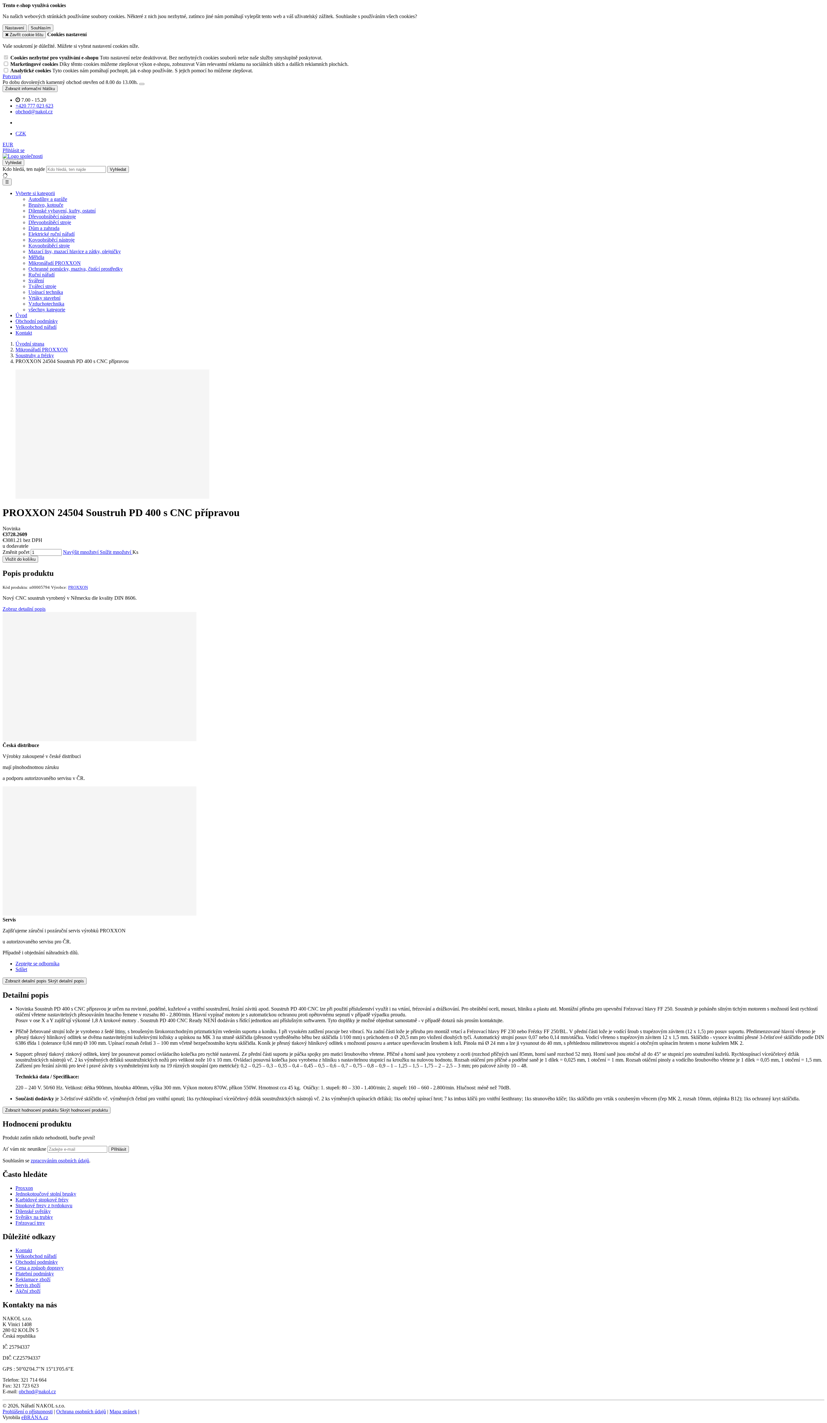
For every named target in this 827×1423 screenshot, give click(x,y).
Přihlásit (118, 1149)
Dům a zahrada (43, 228)
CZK (21, 133)
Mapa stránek (123, 1411)
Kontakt (24, 333)
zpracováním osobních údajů (60, 1160)
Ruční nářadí (41, 274)
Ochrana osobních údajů (81, 1411)
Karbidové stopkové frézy (42, 1199)
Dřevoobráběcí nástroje (52, 216)
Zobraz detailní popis (24, 609)
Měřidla (36, 257)
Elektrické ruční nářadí (51, 234)
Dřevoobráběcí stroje (49, 222)
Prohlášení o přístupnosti (28, 1411)
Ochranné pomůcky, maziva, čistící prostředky (75, 269)
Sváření (36, 280)
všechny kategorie (46, 309)
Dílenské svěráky (33, 1211)
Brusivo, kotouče (45, 205)
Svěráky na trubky (34, 1217)
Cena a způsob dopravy (40, 1268)
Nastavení (14, 28)
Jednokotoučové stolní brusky (46, 1194)
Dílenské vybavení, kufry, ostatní (62, 210)
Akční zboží (28, 1291)
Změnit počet (16, 552)
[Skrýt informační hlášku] (141, 84)
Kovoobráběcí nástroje (51, 240)
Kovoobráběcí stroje (49, 245)
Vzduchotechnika (46, 303)
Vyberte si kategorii (35, 193)
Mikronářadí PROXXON (54, 263)
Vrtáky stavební (44, 298)
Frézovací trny (30, 1223)
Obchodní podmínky (37, 321)
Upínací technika (45, 292)
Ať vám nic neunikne (25, 1149)
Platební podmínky (35, 1273)
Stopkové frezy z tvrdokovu (44, 1205)
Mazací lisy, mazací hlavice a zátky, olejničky (74, 251)
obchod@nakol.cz (37, 1391)
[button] (8, 144)
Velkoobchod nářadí (36, 327)
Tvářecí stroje (42, 286)
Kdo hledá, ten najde (24, 169)
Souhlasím (41, 28)
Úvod (21, 315)
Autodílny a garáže (47, 199)
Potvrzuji (12, 76)
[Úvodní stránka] (23, 156)
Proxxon (24, 1188)
